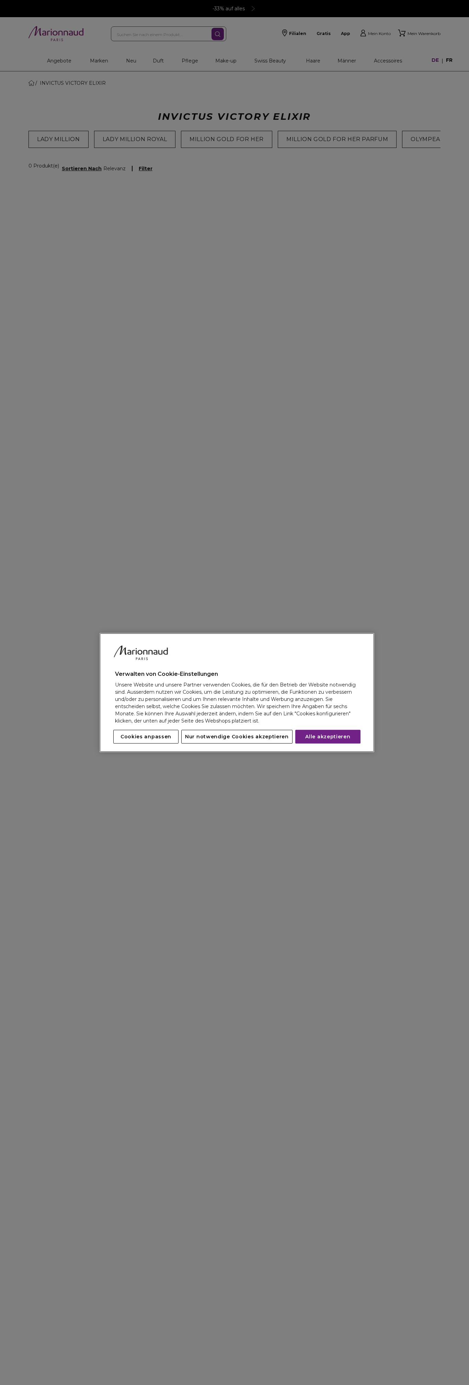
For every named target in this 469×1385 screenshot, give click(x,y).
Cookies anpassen (146, 737)
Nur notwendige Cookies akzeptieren (237, 737)
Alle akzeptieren (327, 737)
